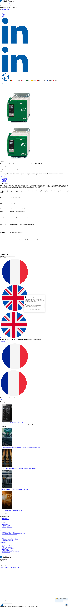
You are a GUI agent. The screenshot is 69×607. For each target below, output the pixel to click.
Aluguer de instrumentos (6, 552)
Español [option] (34, 80)
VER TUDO (2, 256)
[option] (18, 80)
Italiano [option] (45, 80)
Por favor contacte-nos (3, 176)
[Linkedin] (15, 597)
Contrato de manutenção (6, 546)
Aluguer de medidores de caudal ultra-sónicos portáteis (10, 551)
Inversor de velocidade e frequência (7, 540)
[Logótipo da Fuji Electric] (5, 557)
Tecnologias (4, 180)
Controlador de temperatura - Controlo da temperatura (10, 538)
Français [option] (19, 80)
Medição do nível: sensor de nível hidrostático (9, 534)
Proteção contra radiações (6, 537)
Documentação (4, 179)
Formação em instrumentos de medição (8, 548)
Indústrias (3, 12)
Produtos (1, 530)
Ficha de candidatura (12, 256)
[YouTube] (2, 598)
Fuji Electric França (3, 522)
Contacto (3, 14)
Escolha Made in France (6, 525)
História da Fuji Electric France (7, 527)
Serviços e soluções (5, 11)
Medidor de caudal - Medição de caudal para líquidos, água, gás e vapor (13, 533)
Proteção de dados (5, 602)
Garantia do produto (5, 549)
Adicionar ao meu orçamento (4, 516)
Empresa (3, 15)
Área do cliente (4, 518)
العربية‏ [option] (29, 80)
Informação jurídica (5, 601)
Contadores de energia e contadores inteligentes (9, 536)
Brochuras (6, 256)
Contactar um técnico (15, 567)
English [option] (24, 80)
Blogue (3, 16)
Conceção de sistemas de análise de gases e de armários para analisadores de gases (15, 545)
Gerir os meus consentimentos (6, 603)
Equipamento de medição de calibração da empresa (10, 554)
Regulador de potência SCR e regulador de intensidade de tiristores (12, 422)
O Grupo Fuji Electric (5, 526)
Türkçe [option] (55, 80)
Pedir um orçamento (5, 519)
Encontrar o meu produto (5, 9)
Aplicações (4, 181)
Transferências (4, 13)
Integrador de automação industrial (7, 550)
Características (4, 178)
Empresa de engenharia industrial (7, 544)
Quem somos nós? (5, 524)
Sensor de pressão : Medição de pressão (8, 532)
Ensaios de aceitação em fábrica (7, 547)
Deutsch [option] (39, 80)
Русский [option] (50, 80)
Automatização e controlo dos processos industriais (10, 539)
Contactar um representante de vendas (6, 567)
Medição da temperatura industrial (7, 535)
